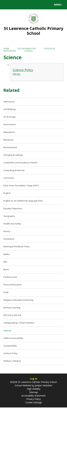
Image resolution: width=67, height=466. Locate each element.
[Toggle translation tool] (14, 4)
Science (28, 51)
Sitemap (33, 392)
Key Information (27, 48)
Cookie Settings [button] (33, 402)
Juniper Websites (43, 385)
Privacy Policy (33, 399)
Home (6, 48)
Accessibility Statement (33, 395)
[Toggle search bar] (6, 4)
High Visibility (33, 388)
